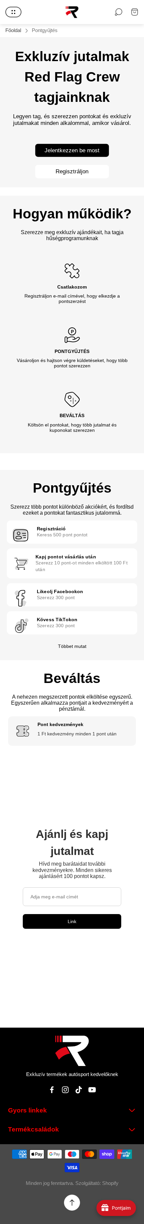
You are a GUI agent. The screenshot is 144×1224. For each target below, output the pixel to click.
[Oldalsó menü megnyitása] (13, 12)
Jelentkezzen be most (72, 150)
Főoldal (13, 30)
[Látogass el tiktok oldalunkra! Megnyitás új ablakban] (79, 1090)
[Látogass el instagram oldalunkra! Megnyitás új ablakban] (65, 1090)
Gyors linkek (27, 1110)
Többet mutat (72, 646)
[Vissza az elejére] (72, 1203)
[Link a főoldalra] (72, 1051)
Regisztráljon (72, 171)
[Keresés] (118, 12)
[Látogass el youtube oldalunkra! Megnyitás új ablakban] (92, 1090)
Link (72, 921)
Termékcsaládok (33, 1129)
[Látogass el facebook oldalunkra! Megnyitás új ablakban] (52, 1090)
